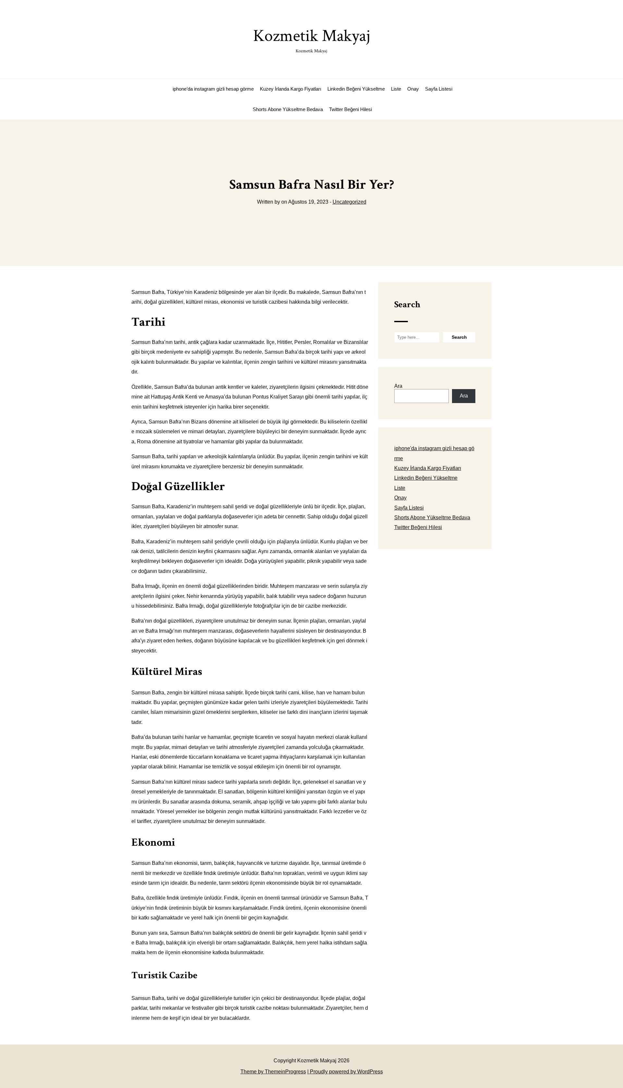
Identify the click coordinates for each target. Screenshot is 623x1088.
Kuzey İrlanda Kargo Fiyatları (290, 89)
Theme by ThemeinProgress (273, 1071)
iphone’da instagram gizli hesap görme (213, 89)
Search (407, 304)
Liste (396, 89)
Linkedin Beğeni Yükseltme (356, 89)
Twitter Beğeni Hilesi (350, 109)
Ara (398, 386)
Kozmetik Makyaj (311, 39)
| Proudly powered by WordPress (345, 1071)
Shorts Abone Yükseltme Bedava (288, 109)
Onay (413, 89)
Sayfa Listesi (438, 89)
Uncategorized (349, 202)
